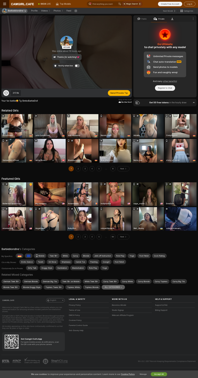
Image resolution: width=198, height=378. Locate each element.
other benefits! (170, 81)
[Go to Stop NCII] (59, 361)
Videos (45, 10)
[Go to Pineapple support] (46, 361)
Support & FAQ (161, 305)
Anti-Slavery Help (76, 330)
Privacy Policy (75, 305)
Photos (58, 10)
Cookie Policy (128, 374)
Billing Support (161, 310)
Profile (34, 10)
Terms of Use (74, 310)
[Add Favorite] (6, 93)
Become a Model (119, 305)
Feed (68, 10)
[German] (19, 255)
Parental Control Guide (78, 325)
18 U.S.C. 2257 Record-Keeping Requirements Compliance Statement (167, 361)
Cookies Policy (75, 320)
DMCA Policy (74, 315)
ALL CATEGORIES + (113, 287)
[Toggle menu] (4, 4)
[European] (28, 255)
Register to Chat (165, 88)
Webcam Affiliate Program (123, 315)
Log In (189, 4)
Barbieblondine (10, 249)
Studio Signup (118, 310)
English (53, 300)
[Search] (120, 4)
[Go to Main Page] (22, 4)
